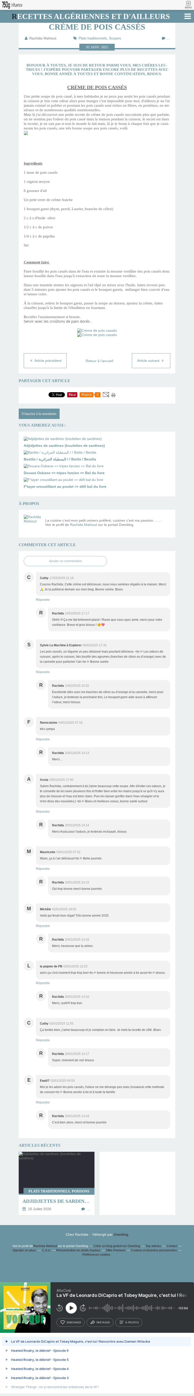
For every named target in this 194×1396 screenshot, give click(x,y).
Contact (171, 1246)
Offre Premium (116, 1250)
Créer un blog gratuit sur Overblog (116, 1246)
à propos (132, 1322)
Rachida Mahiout (83, 525)
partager (103, 1322)
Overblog (121, 1234)
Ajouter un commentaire (65, 561)
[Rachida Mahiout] (32, 524)
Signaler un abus (24, 1250)
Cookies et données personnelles (154, 1250)
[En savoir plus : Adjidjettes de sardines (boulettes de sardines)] (56, 1183)
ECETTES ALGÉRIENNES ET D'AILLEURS (91, 16)
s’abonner (73, 1322)
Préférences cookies (96, 1254)
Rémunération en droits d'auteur (78, 1250)
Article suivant (148, 361)
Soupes (115, 38)
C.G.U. (46, 1250)
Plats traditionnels (93, 38)
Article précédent (47, 361)
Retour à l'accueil (99, 361)
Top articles (153, 1246)
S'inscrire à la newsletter (39, 414)
